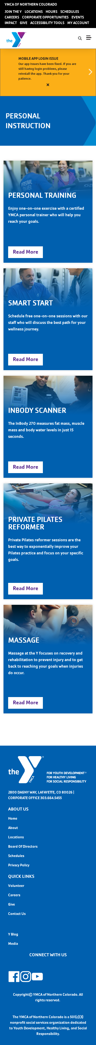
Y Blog (13, 934)
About (13, 827)
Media (13, 943)
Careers (14, 895)
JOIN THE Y (13, 11)
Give (11, 904)
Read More (25, 251)
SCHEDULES (69, 11)
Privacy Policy (18, 865)
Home (12, 818)
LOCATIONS (34, 11)
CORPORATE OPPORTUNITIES (45, 17)
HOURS (51, 11)
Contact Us (17, 913)
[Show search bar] (80, 38)
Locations (16, 837)
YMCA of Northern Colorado (31, 4)
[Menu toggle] (88, 37)
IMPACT (11, 23)
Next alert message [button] (90, 72)
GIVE (23, 23)
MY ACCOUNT (78, 23)
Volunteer (16, 885)
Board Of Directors (23, 846)
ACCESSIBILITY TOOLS (47, 23)
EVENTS (78, 17)
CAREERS (12, 17)
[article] (48, 72)
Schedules (16, 856)
